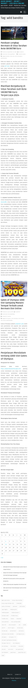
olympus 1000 (5, 615)
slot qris (4, 649)
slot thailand (5, 652)
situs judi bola (5, 621)
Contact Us (18, 674)
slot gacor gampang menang (9, 640)
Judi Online (22, 606)
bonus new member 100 (8, 603)
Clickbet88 (18, 603)
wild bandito (4, 58)
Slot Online (21, 318)
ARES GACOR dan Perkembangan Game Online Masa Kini (14, 589)
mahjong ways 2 (15, 612)
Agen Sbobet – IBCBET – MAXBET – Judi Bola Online (12, 2)
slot (16, 56)
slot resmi (3, 320)
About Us (9, 674)
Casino (9, 316)
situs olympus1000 (15, 621)
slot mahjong (16, 643)
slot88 (24, 624)
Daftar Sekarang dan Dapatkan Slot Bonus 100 (14, 584)
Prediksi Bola (14, 615)
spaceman (13, 652)
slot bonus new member (8, 634)
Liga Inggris (5, 609)
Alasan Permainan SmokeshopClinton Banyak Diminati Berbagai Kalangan (14, 574)
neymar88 (3, 202)
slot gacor (19, 56)
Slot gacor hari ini (6, 643)
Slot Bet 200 (4, 631)
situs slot (12, 56)
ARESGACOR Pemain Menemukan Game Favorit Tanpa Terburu (15, 568)
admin (22, 52)
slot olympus (15, 318)
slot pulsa (20, 646)
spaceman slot (22, 652)
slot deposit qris (20, 634)
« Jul (2, 557)
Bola (24, 54)
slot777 (3, 628)
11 (6, 544)
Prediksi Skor (5, 618)
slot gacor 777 (12, 637)
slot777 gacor (11, 628)
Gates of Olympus (6, 606)
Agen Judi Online (6, 600)
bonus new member (17, 600)
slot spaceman (19, 649)
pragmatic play (19, 324)
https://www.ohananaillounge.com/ (11, 369)
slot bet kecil (13, 631)
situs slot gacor (12, 624)
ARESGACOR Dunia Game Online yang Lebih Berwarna (13, 580)
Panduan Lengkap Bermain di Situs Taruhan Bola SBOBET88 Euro (14, 46)
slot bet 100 (20, 628)
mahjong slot (13, 609)
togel (3, 655)
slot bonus (21, 631)
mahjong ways (5, 612)
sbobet (7, 56)
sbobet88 (18, 618)
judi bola (6, 66)
